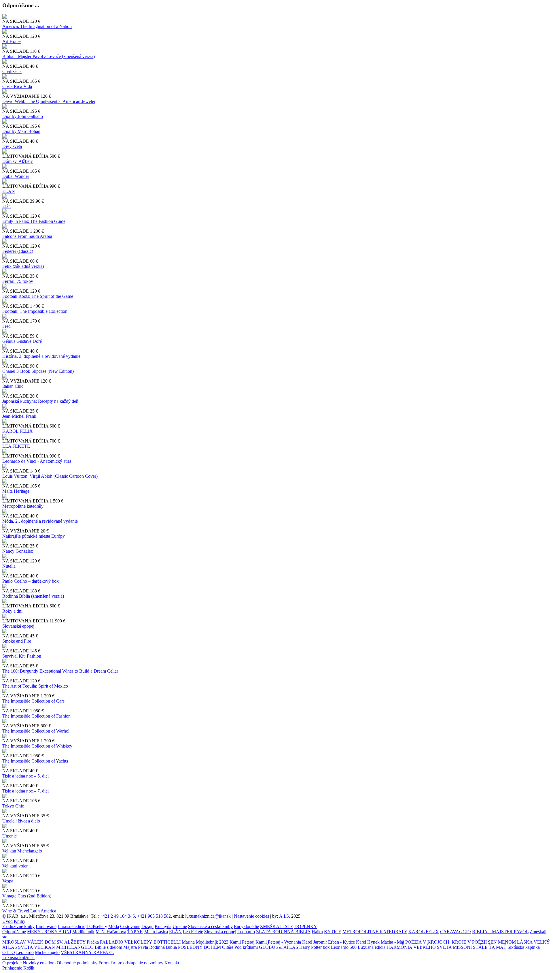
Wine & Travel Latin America (29, 910)
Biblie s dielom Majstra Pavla (121, 947)
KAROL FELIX (17, 431)
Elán (6, 206)
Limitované (46, 926)
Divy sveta (12, 146)
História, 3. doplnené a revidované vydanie (41, 356)
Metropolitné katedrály (22, 506)
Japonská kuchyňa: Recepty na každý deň (40, 401)
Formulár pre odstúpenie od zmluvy (131, 962)
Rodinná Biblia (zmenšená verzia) (33, 596)
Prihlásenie (12, 968)
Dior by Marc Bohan (21, 131)
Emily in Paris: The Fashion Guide (33, 221)
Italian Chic (12, 386)
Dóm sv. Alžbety (17, 161)
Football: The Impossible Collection (34, 311)
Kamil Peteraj (242, 942)
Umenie (9, 835)
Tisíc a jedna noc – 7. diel (25, 790)
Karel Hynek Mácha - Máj (380, 942)
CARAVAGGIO (455, 931)
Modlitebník (83, 931)
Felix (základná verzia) (23, 266)
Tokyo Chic (13, 805)
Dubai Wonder (15, 176)
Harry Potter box (314, 947)
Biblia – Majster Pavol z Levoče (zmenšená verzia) (48, 56)
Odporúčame (14, 931)
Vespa (7, 880)
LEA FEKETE (16, 446)
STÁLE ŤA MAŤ (489, 947)
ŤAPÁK (135, 931)
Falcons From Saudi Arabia (27, 236)
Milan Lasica (156, 931)
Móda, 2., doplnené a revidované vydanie (40, 521)
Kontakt (171, 962)
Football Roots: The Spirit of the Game (37, 296)
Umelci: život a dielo (21, 820)
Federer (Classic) (17, 251)
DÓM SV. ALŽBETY (65, 942)
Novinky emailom (39, 962)
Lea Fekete (193, 931)
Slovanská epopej (220, 931)
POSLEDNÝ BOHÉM (199, 947)
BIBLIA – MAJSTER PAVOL (500, 931)
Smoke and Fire (16, 641)
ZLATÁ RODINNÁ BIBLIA (283, 931)
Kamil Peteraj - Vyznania (278, 942)
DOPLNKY (305, 926)
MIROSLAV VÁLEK (22, 942)
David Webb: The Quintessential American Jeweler (48, 101)
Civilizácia (12, 71)
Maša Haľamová (111, 931)
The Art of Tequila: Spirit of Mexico (35, 686)
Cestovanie (130, 926)
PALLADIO (111, 942)
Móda (113, 926)
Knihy (19, 921)
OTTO (8, 952)
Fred (6, 326)
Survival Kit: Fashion (21, 656)
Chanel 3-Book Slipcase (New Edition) (38, 371)
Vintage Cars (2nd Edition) (26, 895)
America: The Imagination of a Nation (37, 26)
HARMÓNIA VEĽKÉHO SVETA (419, 947)
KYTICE (332, 931)
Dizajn (147, 926)
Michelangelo (47, 952)
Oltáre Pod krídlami (240, 947)
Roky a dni (12, 611)
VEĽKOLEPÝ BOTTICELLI (152, 942)
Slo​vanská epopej (18, 626)
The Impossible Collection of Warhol (35, 731)
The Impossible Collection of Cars (33, 701)
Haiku (317, 931)
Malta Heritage (15, 491)
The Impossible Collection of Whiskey (37, 746)
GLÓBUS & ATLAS (278, 947)
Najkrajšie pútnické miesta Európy (33, 536)
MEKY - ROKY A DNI (49, 931)
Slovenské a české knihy (210, 926)
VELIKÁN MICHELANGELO (64, 947)
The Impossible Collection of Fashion (36, 716)
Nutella (9, 566)
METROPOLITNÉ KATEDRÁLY (374, 931)
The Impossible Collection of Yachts (35, 761)
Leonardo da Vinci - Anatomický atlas (36, 461)
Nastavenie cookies (251, 916)
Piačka (93, 942)
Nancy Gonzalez (17, 551)
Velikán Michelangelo (22, 850)
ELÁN (8, 191)
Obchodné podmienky (77, 962)
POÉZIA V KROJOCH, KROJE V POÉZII (446, 942)
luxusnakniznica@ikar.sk (208, 916)
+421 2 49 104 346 (117, 916)
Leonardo (246, 931)
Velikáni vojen (15, 865)
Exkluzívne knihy (18, 926)
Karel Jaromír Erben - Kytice (328, 942)
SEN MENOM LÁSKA (510, 942)
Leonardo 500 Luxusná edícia (358, 947)
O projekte (12, 962)
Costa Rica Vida (17, 86)
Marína (188, 942)
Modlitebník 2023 (212, 942)
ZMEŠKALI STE (276, 926)
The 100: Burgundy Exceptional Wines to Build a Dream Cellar (60, 671)
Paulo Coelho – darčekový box (30, 581)
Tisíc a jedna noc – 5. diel (25, 775)
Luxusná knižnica (18, 957)
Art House (11, 41)
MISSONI (462, 947)
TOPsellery (96, 926)
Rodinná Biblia (163, 947)
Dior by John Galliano (22, 116)
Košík (28, 968)
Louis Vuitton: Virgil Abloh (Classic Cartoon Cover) (50, 476)
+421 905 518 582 (154, 916)
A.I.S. (284, 916)
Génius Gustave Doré (22, 341)
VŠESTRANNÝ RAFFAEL (87, 952)
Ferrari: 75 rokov (17, 281)
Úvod (7, 921)
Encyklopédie (246, 926)
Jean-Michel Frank (19, 416)
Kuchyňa (163, 926)
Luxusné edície (71, 926)
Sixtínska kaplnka (523, 947)
